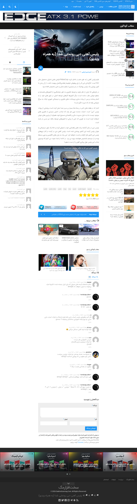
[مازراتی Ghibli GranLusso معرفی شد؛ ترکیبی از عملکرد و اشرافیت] (68, 229)
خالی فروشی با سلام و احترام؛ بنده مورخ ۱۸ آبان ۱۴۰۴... (15, 172)
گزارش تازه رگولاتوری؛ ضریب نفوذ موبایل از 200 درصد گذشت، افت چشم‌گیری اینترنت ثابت (12, 101)
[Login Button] (4, 7)
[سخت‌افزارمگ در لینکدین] (59, 500)
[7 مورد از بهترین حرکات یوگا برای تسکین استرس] (129, 208)
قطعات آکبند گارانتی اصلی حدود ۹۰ (15, 155)
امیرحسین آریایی (86, 72)
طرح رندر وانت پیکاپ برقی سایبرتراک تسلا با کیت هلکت (90, 239)
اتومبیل (89, 189)
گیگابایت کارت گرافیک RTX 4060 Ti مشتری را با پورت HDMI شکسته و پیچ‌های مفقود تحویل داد (116, 54)
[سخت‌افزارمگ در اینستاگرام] (68, 500)
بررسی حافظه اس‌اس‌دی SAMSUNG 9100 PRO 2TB (116, 106)
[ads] (68, 16)
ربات (70, 189)
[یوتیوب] (84, 207)
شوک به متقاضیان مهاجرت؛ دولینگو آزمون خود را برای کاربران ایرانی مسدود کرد (13, 81)
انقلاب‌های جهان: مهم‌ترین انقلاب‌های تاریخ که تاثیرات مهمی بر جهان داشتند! (121, 179)
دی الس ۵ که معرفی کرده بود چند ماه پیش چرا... (14, 148)
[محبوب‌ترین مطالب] (10, 63)
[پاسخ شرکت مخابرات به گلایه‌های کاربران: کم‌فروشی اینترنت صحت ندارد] (130, 64)
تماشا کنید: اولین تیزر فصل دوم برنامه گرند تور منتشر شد (50, 239)
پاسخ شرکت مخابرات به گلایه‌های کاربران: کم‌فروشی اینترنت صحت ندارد (115, 64)
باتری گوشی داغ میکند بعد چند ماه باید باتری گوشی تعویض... (14, 163)
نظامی (45, 189)
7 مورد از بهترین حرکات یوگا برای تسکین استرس (115, 208)
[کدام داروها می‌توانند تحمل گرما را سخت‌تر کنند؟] (83, 262)
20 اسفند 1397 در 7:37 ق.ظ (76, 352)
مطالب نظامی (52, 189)
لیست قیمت (77, 6)
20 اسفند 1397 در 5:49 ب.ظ (80, 315)
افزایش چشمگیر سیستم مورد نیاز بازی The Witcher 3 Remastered (12, 71)
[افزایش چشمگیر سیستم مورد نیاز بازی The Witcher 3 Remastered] (27, 71)
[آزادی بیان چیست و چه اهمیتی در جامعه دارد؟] (129, 216)
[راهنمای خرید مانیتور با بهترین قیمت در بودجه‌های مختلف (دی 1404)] (86, 461)
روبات (65, 189)
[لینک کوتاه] (65, 72)
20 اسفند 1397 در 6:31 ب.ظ (70, 295)
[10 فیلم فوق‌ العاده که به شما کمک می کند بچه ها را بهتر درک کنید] (53, 262)
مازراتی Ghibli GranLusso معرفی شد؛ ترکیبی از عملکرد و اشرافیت (70, 240)
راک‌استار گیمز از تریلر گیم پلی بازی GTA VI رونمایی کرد (13, 111)
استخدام (106, 479)
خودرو (74, 189)
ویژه (66, 6)
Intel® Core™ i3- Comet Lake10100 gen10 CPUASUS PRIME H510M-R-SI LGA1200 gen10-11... (15, 182)
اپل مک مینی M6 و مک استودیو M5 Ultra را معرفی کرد (116, 74)
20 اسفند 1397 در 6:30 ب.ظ (70, 305)
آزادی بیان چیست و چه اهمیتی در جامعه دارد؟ (116, 216)
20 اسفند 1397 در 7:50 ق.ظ (79, 338)
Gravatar (80, 442)
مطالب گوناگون (127, 26)
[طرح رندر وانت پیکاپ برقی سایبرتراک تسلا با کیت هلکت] (89, 229)
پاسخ (90, 289)
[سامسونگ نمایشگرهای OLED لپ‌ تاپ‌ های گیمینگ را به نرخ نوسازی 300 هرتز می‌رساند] (130, 44)
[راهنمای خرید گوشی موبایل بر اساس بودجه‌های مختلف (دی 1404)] (120, 461)
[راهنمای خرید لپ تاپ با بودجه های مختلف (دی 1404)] (51, 461)
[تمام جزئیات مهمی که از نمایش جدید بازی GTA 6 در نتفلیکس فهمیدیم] (27, 91)
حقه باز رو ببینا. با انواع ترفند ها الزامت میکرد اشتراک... (14, 131)
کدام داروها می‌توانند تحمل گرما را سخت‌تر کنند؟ (85, 269)
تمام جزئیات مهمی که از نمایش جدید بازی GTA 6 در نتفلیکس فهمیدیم (69, 215)
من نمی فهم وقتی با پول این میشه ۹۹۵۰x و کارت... (15, 139)
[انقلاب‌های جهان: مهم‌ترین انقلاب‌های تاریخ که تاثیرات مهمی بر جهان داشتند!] (120, 168)
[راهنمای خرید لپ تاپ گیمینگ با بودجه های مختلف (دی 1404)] (17, 461)
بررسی (101, 6)
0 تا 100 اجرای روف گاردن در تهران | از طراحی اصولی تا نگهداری (115, 200)
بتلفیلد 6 (79, 1)
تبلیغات (113, 479)
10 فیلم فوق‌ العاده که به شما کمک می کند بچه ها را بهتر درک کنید (53, 269)
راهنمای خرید (90, 6)
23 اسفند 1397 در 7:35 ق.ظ (77, 282)
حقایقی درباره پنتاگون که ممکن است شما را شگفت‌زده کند (115, 192)
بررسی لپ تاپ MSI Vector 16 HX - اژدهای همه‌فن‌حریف (117, 137)
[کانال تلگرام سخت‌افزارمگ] (71, 500)
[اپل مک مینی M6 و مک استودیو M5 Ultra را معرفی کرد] (130, 75)
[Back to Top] (68, 483)
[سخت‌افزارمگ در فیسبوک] (66, 500)
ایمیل (65, 419)
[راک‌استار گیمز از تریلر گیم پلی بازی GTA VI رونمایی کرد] (27, 111)
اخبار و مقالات (113, 6)
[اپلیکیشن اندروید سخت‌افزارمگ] (74, 500)
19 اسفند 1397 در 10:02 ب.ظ (69, 375)
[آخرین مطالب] (24, 63)
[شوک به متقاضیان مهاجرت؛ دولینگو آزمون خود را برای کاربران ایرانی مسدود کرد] (27, 81)
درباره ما (121, 479)
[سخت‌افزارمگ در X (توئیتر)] (62, 500)
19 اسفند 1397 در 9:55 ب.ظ (70, 385)
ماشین (59, 189)
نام (95, 419)
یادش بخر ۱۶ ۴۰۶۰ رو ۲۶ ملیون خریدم (14, 207)
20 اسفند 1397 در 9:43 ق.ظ (77, 327)
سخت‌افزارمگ (130, 479)
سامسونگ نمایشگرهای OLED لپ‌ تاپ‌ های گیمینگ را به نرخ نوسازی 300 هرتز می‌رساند (116, 44)
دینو (73, 1)
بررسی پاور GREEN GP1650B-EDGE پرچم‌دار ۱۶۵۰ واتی (118, 96)
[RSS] (77, 500)
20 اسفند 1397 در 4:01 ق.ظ (77, 365)
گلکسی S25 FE (117, 1)
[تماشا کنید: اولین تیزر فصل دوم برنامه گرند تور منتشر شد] (48, 229)
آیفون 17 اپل (87, 1)
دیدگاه (92, 277)
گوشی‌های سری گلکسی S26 (102, 1)
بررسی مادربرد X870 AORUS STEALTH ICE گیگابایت (118, 117)
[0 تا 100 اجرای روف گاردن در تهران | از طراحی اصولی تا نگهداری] (129, 200)
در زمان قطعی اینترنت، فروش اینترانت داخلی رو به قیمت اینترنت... (14, 192)
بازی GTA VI (128, 1)
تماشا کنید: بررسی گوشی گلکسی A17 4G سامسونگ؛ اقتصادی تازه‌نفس (116, 127)
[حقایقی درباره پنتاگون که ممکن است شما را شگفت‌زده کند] (129, 191)
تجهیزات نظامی (81, 189)
